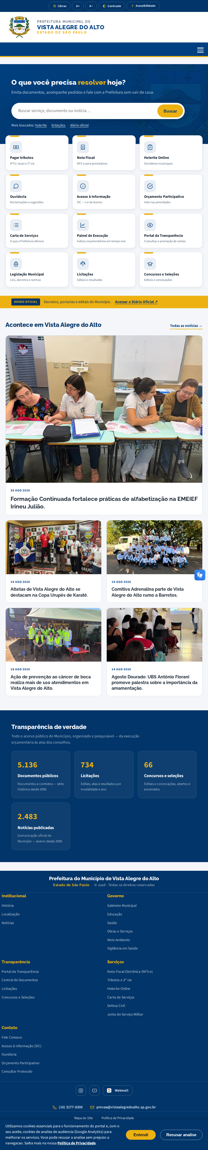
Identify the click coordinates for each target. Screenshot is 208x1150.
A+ (78, 6)
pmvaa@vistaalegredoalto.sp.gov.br (126, 1107)
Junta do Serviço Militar (125, 1014)
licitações (58, 125)
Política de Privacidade (118, 1118)
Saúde (112, 922)
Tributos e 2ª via (119, 980)
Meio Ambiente (118, 939)
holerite (41, 125)
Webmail (121, 1090)
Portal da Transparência (20, 971)
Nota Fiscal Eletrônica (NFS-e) (130, 971)
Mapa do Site (83, 1118)
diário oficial (79, 125)
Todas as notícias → (186, 325)
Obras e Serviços (120, 931)
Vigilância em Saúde (122, 948)
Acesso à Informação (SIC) (21, 1046)
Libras (62, 6)
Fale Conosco (12, 1037)
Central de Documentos (20, 980)
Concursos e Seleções (18, 997)
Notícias (8, 922)
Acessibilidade (145, 6)
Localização (11, 914)
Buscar (170, 111)
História (8, 905)
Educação (114, 914)
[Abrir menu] (200, 50)
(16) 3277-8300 (71, 1107)
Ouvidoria (9, 1054)
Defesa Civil (116, 1005)
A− (91, 6)
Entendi (141, 1135)
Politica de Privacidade (76, 1143)
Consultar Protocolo (17, 1071)
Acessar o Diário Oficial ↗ (136, 302)
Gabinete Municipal (121, 905)
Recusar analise (181, 1135)
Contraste (114, 6)
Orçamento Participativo (20, 1063)
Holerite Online (118, 988)
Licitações (9, 988)
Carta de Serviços (120, 997)
